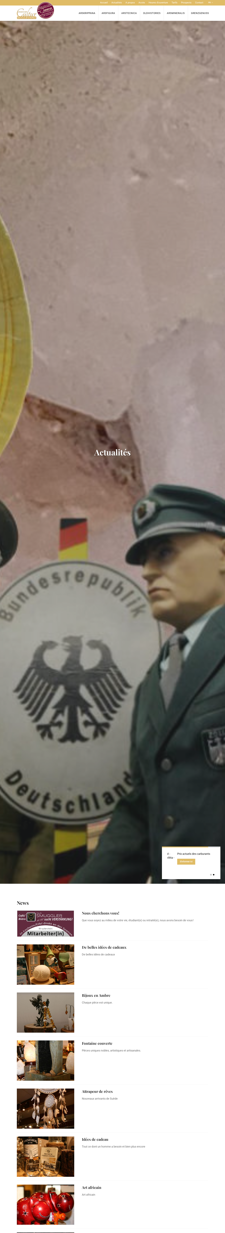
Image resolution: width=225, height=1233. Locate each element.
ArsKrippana (87, 13)
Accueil (104, 2)
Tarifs (174, 2)
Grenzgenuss (200, 13)
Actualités (116, 2)
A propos (130, 2)
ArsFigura (108, 13)
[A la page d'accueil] (35, 10)
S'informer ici (199, 861)
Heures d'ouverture (158, 2)
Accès (142, 2)
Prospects (186, 2)
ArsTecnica (129, 13)
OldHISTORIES (152, 13)
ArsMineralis (176, 13)
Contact (199, 2)
